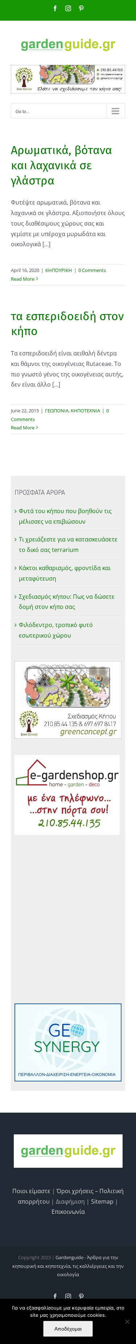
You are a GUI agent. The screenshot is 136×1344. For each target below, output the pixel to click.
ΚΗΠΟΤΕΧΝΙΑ (85, 410)
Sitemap (102, 1201)
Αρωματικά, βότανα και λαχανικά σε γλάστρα (61, 165)
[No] (127, 1321)
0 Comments (92, 270)
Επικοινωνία (68, 1212)
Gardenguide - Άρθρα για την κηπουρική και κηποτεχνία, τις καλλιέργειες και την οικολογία (68, 1266)
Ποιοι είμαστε (31, 1191)
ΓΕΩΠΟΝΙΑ (57, 410)
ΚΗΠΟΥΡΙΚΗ (58, 270)
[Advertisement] (68, 919)
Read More (22, 279)
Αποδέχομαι (68, 1329)
